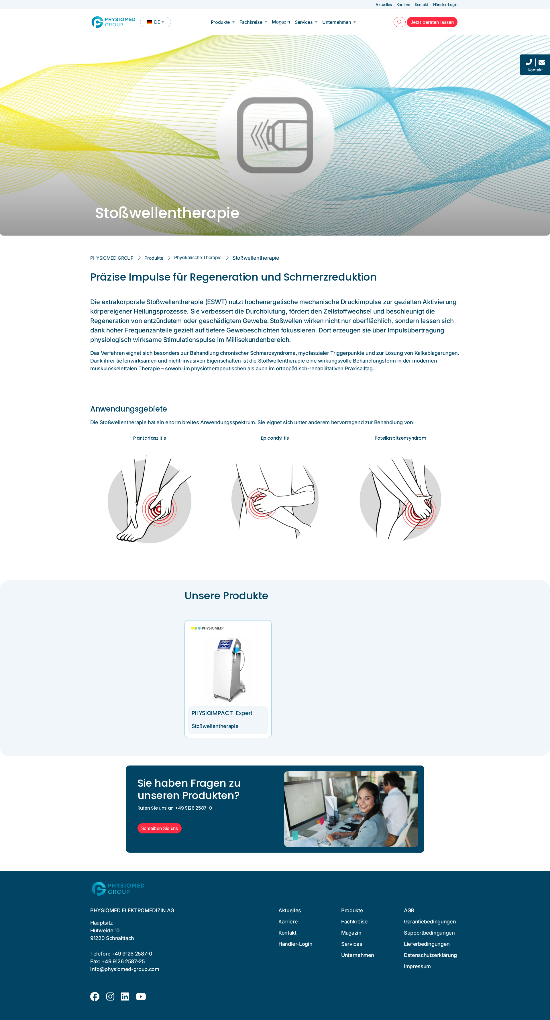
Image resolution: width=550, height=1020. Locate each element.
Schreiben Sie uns (159, 828)
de (159, 23)
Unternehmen (336, 22)
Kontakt (422, 4)
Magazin (281, 22)
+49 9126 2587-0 (131, 954)
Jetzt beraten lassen (433, 22)
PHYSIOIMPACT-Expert (222, 713)
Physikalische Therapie (197, 257)
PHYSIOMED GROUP (111, 258)
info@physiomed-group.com (124, 969)
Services (304, 22)
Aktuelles (384, 4)
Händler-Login (445, 4)
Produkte (220, 22)
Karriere (403, 4)
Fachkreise (250, 22)
